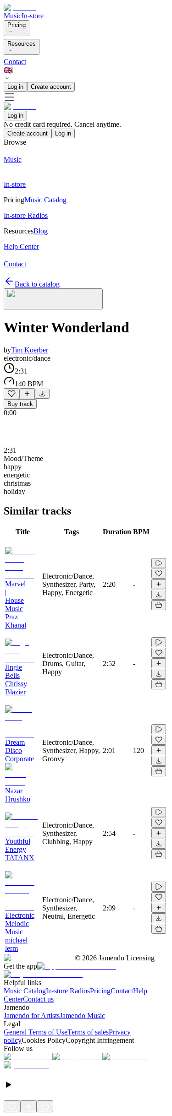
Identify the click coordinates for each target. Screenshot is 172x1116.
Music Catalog (25, 991)
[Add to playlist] (27, 393)
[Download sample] (42, 394)
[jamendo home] (20, 7)
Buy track (20, 404)
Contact (15, 61)
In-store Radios (68, 991)
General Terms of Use (35, 1032)
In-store (33, 16)
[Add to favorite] (11, 393)
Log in (15, 86)
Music (13, 16)
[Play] (53, 298)
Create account (51, 86)
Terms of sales (88, 1032)
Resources (21, 43)
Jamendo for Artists (32, 1015)
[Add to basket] (158, 605)
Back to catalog (37, 284)
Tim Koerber (29, 350)
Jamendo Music (82, 1015)
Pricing (16, 25)
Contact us (38, 999)
